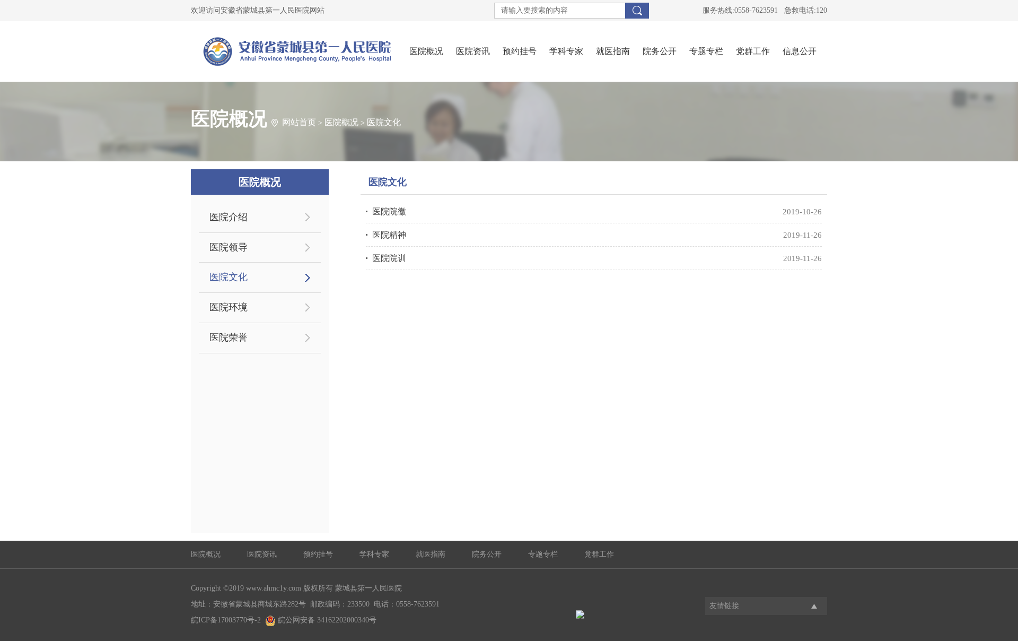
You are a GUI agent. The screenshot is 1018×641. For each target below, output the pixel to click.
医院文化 (384, 122)
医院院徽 (389, 211)
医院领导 (228, 247)
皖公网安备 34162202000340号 (326, 620)
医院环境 (228, 307)
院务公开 (660, 51)
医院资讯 (473, 51)
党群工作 (753, 51)
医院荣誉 (228, 337)
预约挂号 (520, 51)
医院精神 (389, 234)
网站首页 (299, 122)
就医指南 (613, 51)
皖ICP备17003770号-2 (226, 620)
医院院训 (389, 258)
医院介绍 (228, 217)
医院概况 (426, 51)
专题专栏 (706, 51)
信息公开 (800, 51)
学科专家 (566, 51)
